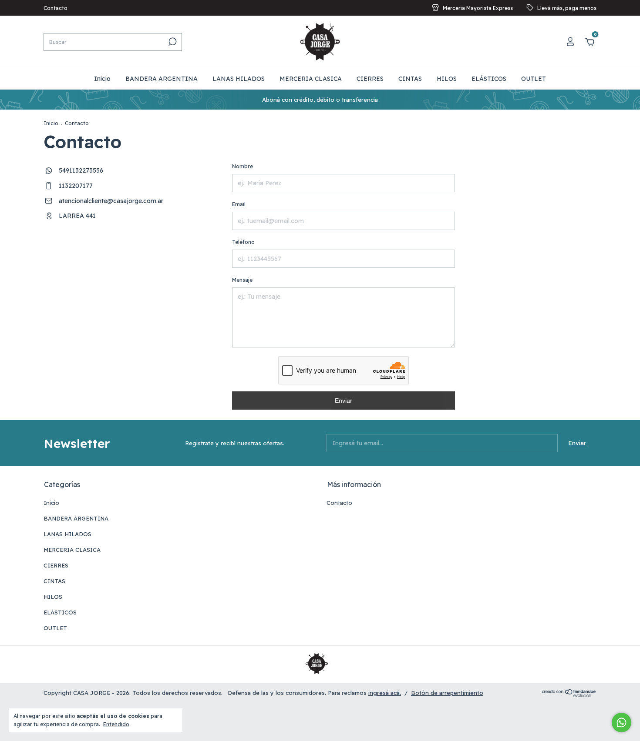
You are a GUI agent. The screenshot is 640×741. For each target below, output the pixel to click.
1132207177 (75, 186)
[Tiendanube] (569, 695)
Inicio (102, 79)
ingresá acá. (384, 692)
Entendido (116, 724)
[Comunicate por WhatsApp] (621, 722)
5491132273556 (80, 170)
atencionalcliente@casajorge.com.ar (111, 201)
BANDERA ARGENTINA (161, 79)
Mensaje (242, 280)
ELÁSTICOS (489, 79)
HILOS (447, 79)
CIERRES (370, 79)
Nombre (242, 166)
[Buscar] (172, 41)
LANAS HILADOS (238, 79)
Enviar (343, 400)
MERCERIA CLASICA (311, 79)
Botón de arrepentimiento (447, 692)
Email (239, 204)
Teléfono (243, 242)
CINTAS (410, 79)
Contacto (55, 8)
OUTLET (533, 79)
